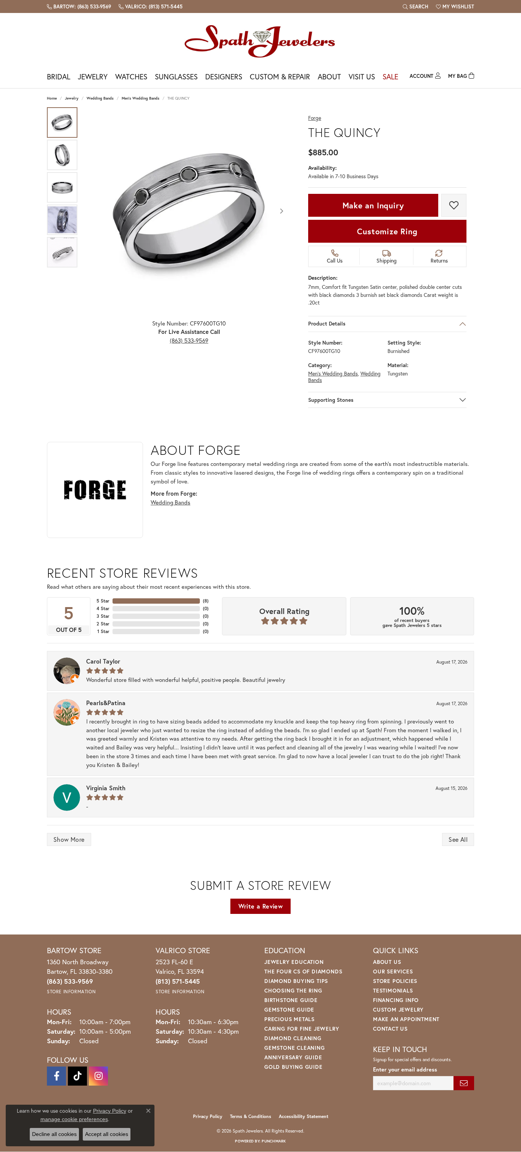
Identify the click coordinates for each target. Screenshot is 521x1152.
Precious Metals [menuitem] (289, 1019)
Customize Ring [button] (387, 231)
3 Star (102, 616)
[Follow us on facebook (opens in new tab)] (56, 1076)
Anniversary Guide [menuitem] (293, 1057)
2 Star (102, 624)
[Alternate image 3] (62, 187)
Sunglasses (176, 76)
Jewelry (93, 76)
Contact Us (390, 1028)
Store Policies (395, 980)
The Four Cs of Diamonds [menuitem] (303, 971)
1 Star (103, 631)
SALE (390, 76)
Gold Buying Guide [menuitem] (293, 1066)
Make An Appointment (406, 1019)
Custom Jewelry (398, 1009)
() (206, 601)
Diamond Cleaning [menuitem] (293, 1038)
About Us (387, 961)
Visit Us (362, 76)
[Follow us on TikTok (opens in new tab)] (77, 1076)
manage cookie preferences (74, 1119)
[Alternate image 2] (62, 155)
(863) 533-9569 (189, 340)
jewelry (72, 98)
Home (52, 98)
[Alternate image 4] (62, 220)
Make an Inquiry (373, 205)
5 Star (102, 601)
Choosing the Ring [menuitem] (293, 990)
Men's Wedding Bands (140, 98)
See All (458, 839)
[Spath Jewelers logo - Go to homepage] (260, 41)
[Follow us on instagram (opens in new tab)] (98, 1076)
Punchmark (274, 1141)
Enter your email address (405, 1069)
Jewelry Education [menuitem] (294, 961)
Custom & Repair (280, 76)
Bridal (58, 76)
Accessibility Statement (303, 1116)
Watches (131, 76)
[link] (79, 6)
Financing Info (396, 1000)
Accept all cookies (106, 1134)
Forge (314, 118)
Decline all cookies (54, 1134)
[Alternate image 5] (62, 252)
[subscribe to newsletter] (463, 1083)
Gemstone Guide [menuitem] (289, 1009)
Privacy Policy (207, 1116)
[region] (189, 211)
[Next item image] (281, 211)
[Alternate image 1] (62, 122)
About (329, 76)
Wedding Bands (100, 98)
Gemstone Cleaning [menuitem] (294, 1047)
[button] (415, 6)
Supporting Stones (331, 399)
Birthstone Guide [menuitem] (291, 1000)
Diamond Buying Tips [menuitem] (296, 980)
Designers (223, 76)
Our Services (393, 971)
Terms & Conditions (250, 1116)
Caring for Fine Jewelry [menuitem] (301, 1028)
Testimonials (393, 990)
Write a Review (260, 906)
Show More (69, 839)
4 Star (102, 608)
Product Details (327, 324)
